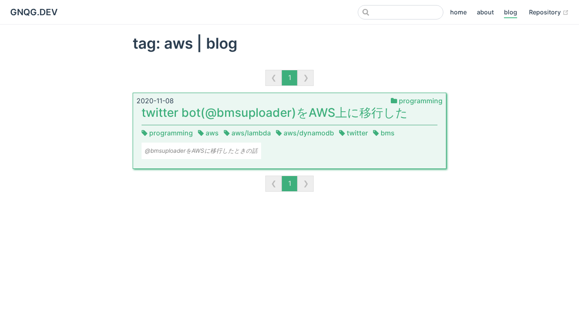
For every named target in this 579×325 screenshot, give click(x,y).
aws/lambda (251, 133)
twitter (357, 133)
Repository (549, 12)
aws (212, 133)
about (485, 12)
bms (387, 133)
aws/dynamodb (309, 133)
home (458, 12)
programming (420, 100)
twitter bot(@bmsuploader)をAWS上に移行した (275, 112)
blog (510, 12)
